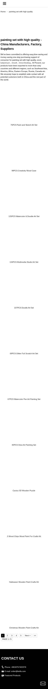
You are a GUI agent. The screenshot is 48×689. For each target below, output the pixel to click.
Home (3, 11)
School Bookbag (25, 63)
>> (35, 635)
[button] (5, 3)
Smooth (14, 63)
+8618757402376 (18, 667)
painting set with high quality (21, 11)
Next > (27, 635)
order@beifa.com (18, 671)
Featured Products (12, 675)
